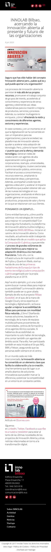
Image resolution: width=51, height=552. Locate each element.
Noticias (11, 520)
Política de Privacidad (39, 546)
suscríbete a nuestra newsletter (25, 430)
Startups (11, 523)
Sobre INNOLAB (14, 509)
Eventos (10, 516)
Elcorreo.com (23, 420)
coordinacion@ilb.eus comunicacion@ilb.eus (16, 491)
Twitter (21, 428)
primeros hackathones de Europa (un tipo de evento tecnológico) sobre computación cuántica (24, 269)
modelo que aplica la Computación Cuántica (25, 241)
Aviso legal (7, 546)
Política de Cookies (21, 546)
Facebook (30, 428)
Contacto (11, 527)
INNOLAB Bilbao (26, 230)
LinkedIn (12, 428)
